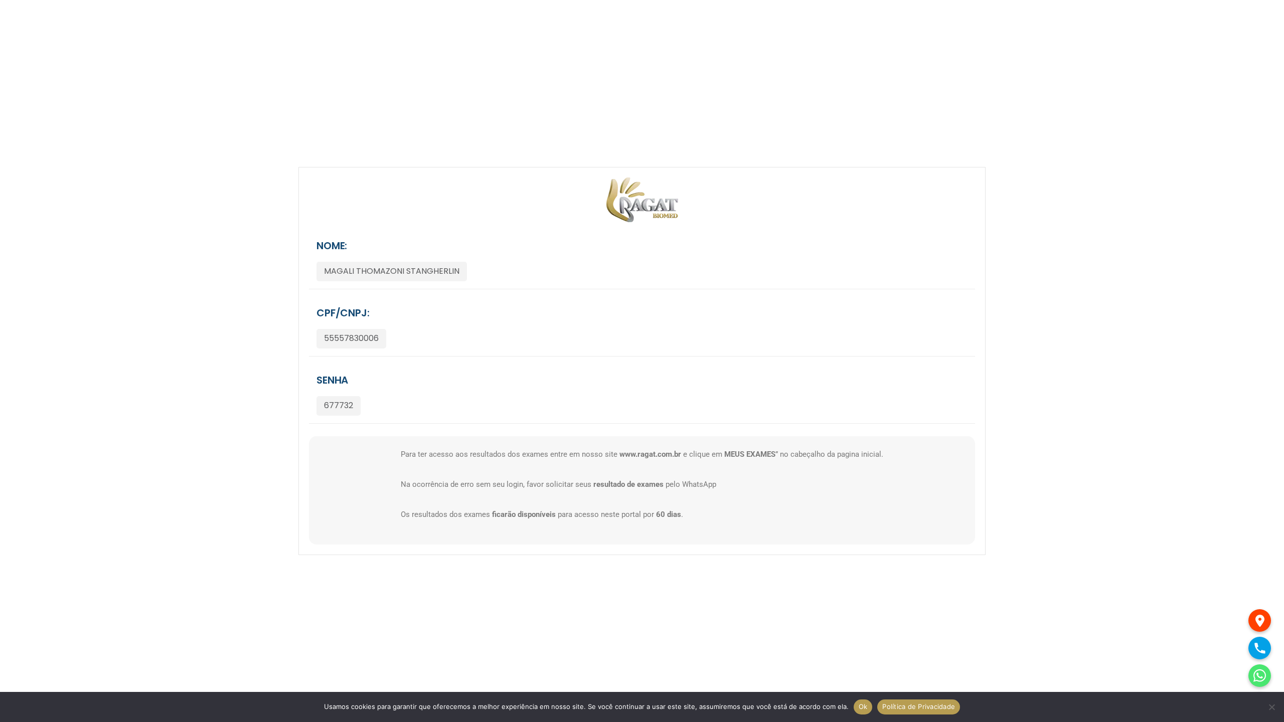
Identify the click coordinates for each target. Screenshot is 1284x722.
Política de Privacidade (918, 706)
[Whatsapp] (1259, 675)
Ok (863, 706)
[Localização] (1259, 620)
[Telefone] (1259, 648)
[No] (1271, 707)
